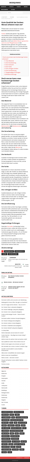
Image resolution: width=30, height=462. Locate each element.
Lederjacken (4, 385)
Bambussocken (17, 126)
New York (23, 441)
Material (18, 147)
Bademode (3, 6)
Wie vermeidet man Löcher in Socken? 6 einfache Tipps (14, 346)
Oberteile (4, 444)
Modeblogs (4, 390)
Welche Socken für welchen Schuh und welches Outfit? (14, 339)
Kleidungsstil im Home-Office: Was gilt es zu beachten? (14, 302)
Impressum (26, 457)
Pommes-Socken (5, 364)
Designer (3, 376)
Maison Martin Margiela (16, 430)
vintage (4, 452)
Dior (13, 417)
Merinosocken (5, 126)
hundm (17, 425)
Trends (22, 449)
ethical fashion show (21, 417)
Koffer (2, 383)
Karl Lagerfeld (6, 428)
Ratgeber (3, 400)
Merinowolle (4, 388)
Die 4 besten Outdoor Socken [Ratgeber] (16, 276)
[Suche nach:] (15, 12)
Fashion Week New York (17, 420)
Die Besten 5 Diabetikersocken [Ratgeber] (11, 325)
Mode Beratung (9, 251)
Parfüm (11, 444)
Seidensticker (5, 446)
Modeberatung (6, 438)
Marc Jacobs (5, 433)
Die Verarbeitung (10, 63)
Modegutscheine (5, 392)
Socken (13, 9)
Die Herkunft (9, 65)
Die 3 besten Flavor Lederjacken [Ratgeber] (11, 307)
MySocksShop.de (20, 251)
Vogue (9, 452)
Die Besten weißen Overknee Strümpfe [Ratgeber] (13, 318)
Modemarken (15, 438)
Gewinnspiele (4, 378)
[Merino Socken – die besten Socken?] (2, 282)
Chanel (17, 414)
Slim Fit (13, 446)
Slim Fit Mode (4, 402)
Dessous (11, 6)
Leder (24, 428)
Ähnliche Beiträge (10, 74)
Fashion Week (5, 420)
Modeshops (4, 395)
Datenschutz (19, 457)
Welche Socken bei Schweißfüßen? (9, 355)
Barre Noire (5, 414)
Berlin (11, 414)
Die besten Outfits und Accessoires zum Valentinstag (13, 300)
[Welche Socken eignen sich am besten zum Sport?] (4, 288)
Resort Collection (19, 444)
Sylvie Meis (15, 449)
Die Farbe (8, 66)
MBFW (16, 433)
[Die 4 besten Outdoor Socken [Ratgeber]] (4, 277)
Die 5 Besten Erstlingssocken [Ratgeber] (10, 320)
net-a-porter (15, 441)
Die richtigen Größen (11, 68)
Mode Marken (4, 9)
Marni (11, 433)
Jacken (23, 425)
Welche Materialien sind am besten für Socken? (12, 332)
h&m (15, 422)
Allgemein (3, 371)
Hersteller (10, 226)
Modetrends (4, 397)
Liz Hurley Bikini (5, 330)
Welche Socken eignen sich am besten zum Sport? (16, 287)
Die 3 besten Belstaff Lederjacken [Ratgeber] (12, 328)
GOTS (11, 422)
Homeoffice (11, 425)
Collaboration (6, 417)
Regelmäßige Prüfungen (12, 72)
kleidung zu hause (16, 428)
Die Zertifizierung (10, 70)
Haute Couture (22, 422)
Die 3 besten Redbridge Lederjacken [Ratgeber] (12, 309)
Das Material (9, 61)
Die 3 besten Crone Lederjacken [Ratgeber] (11, 312)
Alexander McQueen (7, 412)
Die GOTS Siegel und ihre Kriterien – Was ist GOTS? (13, 304)
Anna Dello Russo (18, 412)
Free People (5, 422)
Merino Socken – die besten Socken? (13, 282)
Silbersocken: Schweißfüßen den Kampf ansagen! (13, 353)
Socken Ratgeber (13, 254)
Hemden (19, 6)
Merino (26, 6)
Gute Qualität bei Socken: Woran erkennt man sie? (13, 341)
